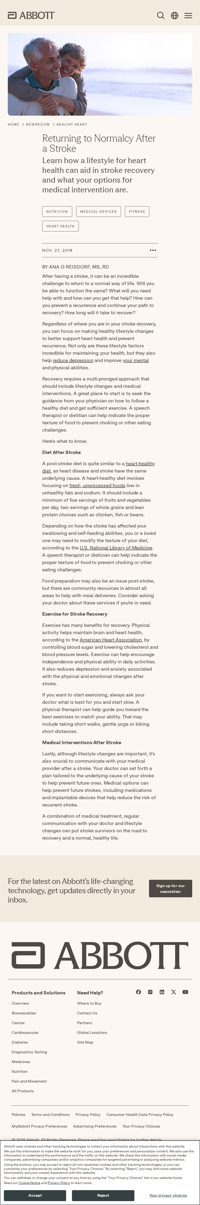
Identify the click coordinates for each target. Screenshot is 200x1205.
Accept (35, 1195)
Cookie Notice (29, 1183)
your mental (136, 360)
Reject (103, 1195)
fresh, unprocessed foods (97, 485)
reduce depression (73, 360)
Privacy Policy (59, 1183)
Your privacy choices (168, 1195)
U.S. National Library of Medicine (116, 548)
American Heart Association (111, 640)
